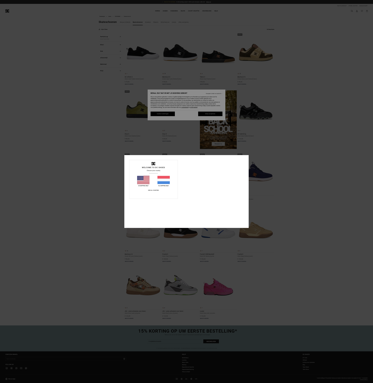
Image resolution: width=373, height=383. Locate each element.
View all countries (153, 190)
